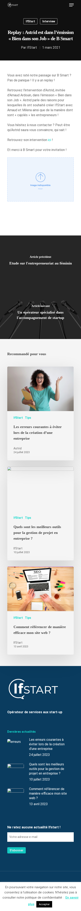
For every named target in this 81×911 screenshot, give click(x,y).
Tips (28, 417)
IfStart (30, 21)
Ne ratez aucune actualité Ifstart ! (33, 827)
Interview (48, 21)
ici (49, 140)
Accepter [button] (44, 904)
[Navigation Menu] (71, 5)
